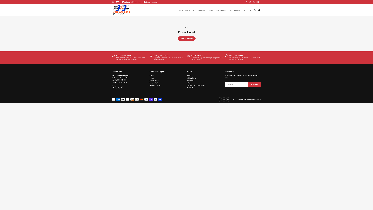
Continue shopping (186, 38)
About (211, 10)
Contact (237, 10)
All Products (189, 10)
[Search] (250, 10)
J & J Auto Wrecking (243, 99)
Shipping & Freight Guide (224, 10)
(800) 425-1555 (122, 82)
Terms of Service (155, 85)
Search (151, 76)
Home (181, 10)
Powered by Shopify (255, 99)
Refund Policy (154, 80)
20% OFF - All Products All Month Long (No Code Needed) (134, 2)
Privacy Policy (154, 83)
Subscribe (254, 84)
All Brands (201, 10)
